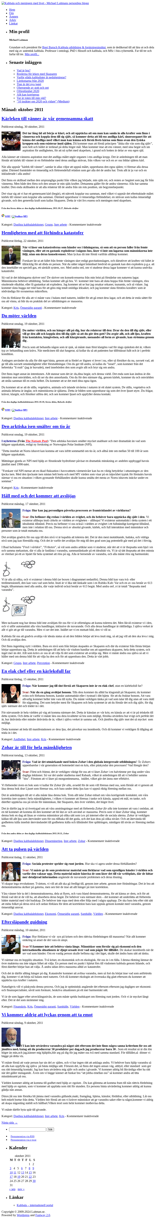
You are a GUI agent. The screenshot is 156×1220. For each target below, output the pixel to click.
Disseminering (53, 841)
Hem (12, 9)
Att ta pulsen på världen (25, 849)
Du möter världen (19, 315)
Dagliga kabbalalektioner (28, 224)
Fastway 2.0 (42, 1215)
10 (11, 1172)
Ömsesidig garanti (31, 307)
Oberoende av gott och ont (33, 87)
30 (34, 1181)
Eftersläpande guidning (24, 921)
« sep (12, 1189)
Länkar (13, 23)
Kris (16, 307)
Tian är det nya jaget (29, 84)
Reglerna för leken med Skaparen (37, 74)
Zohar (81, 841)
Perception (43, 663)
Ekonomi (50, 913)
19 (18, 1176)
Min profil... (32, 54)
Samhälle (86, 913)
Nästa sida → (10, 1122)
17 (11, 1176)
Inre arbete (60, 224)
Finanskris (20, 1006)
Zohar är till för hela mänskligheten (37, 747)
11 (15, 1172)
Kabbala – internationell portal (35, 1205)
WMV (7, 216)
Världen (98, 913)
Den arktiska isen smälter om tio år (36, 426)
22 (30, 1176)
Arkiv (12, 20)
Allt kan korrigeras (28, 94)
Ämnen (13, 16)
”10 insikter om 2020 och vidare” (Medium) (43, 101)
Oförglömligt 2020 (28, 91)
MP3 (25, 216)
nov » (21, 1189)
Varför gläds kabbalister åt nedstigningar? (41, 77)
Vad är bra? (23, 70)
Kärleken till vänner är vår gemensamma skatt (47, 118)
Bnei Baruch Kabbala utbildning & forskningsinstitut (74, 47)
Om (11, 13)
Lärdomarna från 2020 (30, 80)
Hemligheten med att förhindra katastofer (43, 232)
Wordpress (23, 1215)
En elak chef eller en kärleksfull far (36, 671)
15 (30, 1172)
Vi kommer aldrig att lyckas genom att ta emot (47, 1014)
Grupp (49, 224)
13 (22, 1172)
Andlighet (19, 739)
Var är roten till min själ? (31, 98)
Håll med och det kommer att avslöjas (39, 495)
